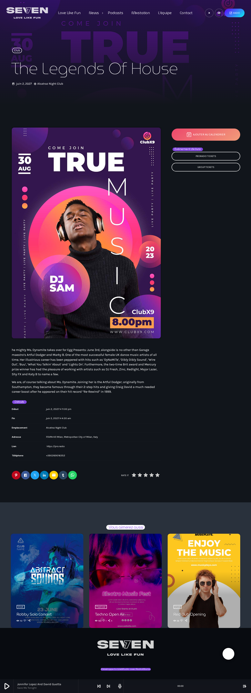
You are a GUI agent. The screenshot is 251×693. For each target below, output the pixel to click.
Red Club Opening (190, 614)
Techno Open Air (110, 614)
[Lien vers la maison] (27, 13)
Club (17, 50)
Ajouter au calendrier (209, 134)
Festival (100, 606)
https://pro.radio (56, 446)
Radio (234, 12)
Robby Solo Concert (34, 614)
